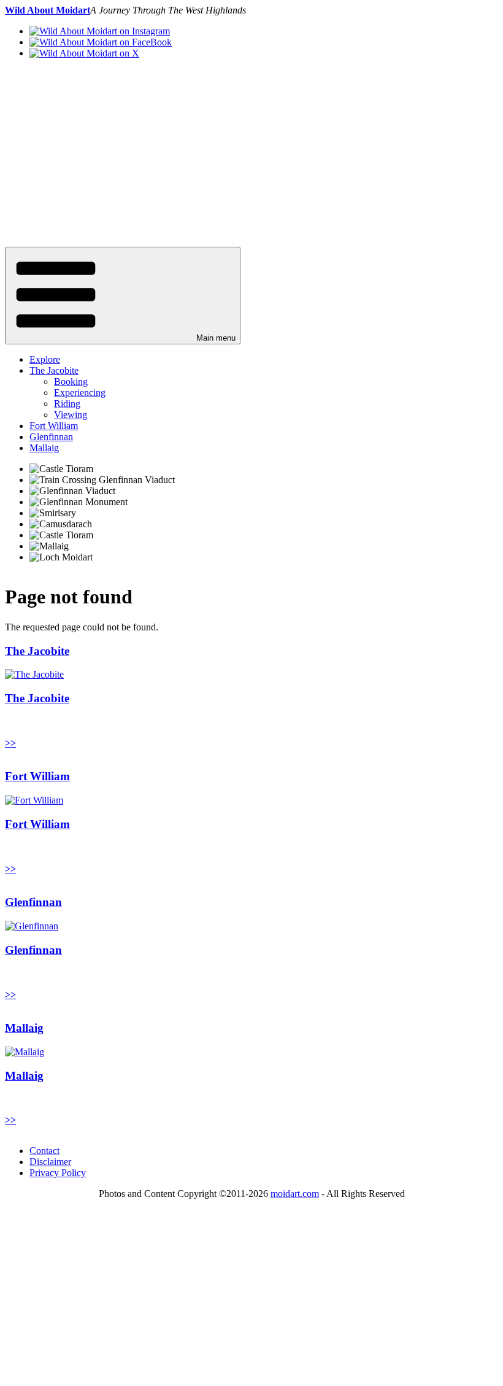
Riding (67, 403)
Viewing (70, 414)
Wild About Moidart (47, 10)
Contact (44, 1150)
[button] (122, 295)
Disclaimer (50, 1161)
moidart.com (295, 1193)
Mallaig (44, 448)
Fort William (53, 425)
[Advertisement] (251, 155)
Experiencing (80, 392)
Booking (71, 381)
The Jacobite (54, 370)
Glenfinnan (51, 437)
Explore (44, 359)
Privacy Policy (57, 1172)
